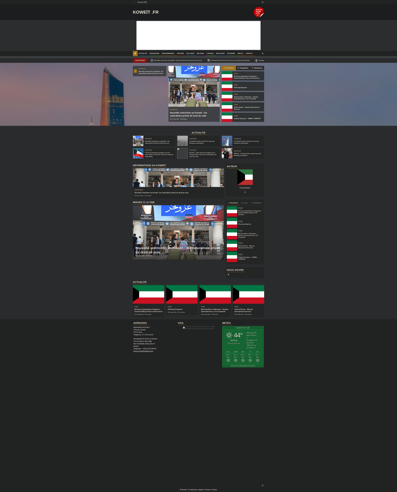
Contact (249, 53)
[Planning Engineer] (227, 86)
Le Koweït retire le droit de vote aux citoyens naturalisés (229, 60)
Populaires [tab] (243, 68)
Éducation (220, 53)
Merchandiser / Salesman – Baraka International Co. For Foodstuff (248, 235)
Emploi (240, 53)
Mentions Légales (196, 490)
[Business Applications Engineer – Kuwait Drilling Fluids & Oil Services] (227, 76)
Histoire (180, 53)
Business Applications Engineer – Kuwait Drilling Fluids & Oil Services (250, 212)
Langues (209, 53)
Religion (200, 53)
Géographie (154, 53)
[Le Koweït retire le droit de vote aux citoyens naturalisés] (182, 141)
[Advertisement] (198, 35)
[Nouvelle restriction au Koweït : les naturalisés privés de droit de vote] (194, 86)
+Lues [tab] (245, 203)
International (142, 68)
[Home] (135, 53)
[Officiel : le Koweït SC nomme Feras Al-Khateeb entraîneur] (227, 153)
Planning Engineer (240, 87)
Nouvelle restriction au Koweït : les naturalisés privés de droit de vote (176, 60)
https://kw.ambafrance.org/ (143, 351)
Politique (190, 53)
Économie (231, 53)
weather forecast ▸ (243, 366)
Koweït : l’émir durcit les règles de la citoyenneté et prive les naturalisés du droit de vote (202, 154)
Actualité (143, 53)
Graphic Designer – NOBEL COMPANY (247, 118)
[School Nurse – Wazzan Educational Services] (227, 107)
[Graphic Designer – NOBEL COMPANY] (227, 117)
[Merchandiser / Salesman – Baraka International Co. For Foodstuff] (227, 96)
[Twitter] (245, 192)
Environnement (168, 53)
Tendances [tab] (257, 68)
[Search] (262, 53)
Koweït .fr (146, 12)
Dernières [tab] (230, 68)
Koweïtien (184, 119)
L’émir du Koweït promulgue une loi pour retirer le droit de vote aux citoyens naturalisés (159, 154)
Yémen (214, 490)
